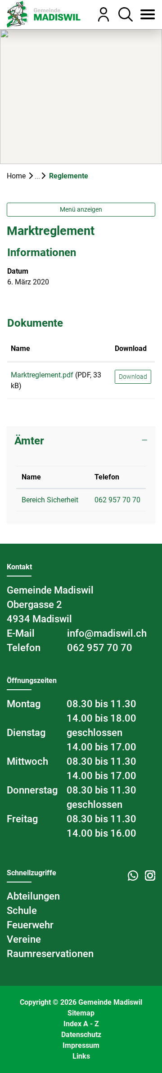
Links (81, 1056)
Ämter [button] (29, 440)
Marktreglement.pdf (42, 375)
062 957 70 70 (117, 500)
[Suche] (122, 14)
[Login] (100, 14)
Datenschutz (81, 1034)
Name (20, 348)
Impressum (81, 1045)
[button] (144, 14)
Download (131, 348)
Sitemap (81, 1013)
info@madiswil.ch (107, 633)
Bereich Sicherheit (50, 500)
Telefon (106, 477)
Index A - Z (81, 1024)
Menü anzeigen (81, 209)
